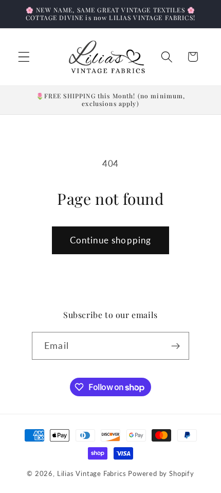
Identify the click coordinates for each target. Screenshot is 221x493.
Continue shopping (111, 240)
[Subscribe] (175, 346)
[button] (24, 57)
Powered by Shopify (161, 474)
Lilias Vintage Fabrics (91, 474)
